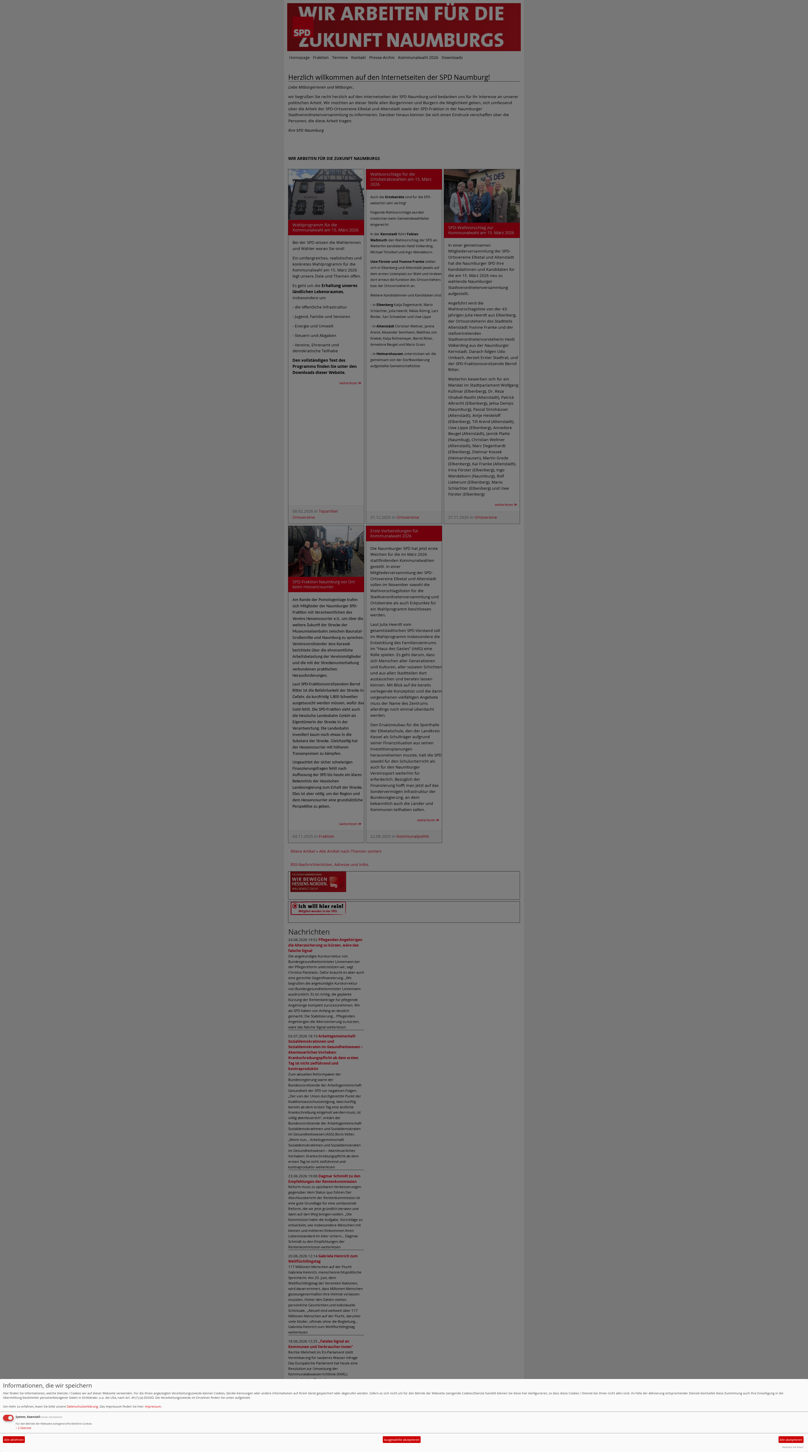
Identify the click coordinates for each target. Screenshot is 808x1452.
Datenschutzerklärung (82, 1406)
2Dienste (23, 1428)
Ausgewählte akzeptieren (402, 1440)
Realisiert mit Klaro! (792, 1447)
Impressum (153, 1406)
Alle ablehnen (14, 1440)
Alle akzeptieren (791, 1440)
